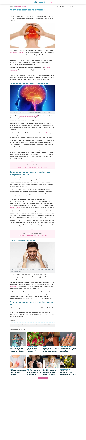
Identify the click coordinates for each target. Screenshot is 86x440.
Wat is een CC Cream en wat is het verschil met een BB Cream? (34, 372)
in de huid (47, 133)
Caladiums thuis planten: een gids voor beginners (34, 349)
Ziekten (45, 346)
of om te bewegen (15, 207)
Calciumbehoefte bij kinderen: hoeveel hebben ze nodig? (50, 372)
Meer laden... (43, 378)
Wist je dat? (29, 369)
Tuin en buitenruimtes (32, 346)
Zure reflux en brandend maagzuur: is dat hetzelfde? (18, 372)
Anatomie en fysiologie (21, 6)
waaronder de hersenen (16, 52)
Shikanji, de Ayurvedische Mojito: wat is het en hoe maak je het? (67, 372)
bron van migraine (34, 292)
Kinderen (45, 369)
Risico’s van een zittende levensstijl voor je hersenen (32, 167)
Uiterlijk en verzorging (16, 346)
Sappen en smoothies (65, 369)
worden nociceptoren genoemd (28, 115)
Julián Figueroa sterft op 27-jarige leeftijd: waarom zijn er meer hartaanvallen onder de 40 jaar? (51, 350)
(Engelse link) (13, 286)
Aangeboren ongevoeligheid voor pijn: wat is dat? (33, 235)
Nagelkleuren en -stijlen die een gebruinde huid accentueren (68, 349)
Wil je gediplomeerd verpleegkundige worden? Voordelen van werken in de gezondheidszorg (17, 350)
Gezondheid (12, 6)
